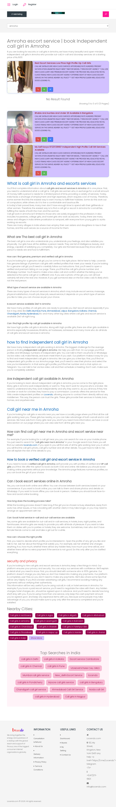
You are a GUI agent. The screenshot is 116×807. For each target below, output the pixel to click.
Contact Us (66, 755)
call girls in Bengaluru (91, 682)
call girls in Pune (56, 666)
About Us (39, 746)
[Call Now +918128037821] (38, 89)
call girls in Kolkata (54, 659)
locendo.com (30, 445)
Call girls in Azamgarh (46, 621)
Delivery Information (39, 756)
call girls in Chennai (31, 666)
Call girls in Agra (45, 615)
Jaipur (64, 310)
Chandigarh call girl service (31, 689)
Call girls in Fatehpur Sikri (74, 626)
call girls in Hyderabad (47, 696)
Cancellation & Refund (39, 740)
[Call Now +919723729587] (38, 139)
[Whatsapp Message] (44, 89)
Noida (23, 313)
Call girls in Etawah (47, 626)
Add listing (17, 14)
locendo (93, 675)
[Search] (106, 14)
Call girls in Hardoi (72, 632)
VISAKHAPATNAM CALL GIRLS (85, 668)
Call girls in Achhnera (20, 615)
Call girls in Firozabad (20, 632)
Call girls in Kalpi (18, 638)
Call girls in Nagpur (75, 696)
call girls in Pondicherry (30, 682)
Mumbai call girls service (36, 675)
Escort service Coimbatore (84, 659)
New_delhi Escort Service (68, 675)
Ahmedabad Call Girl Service (67, 689)
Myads (64, 743)
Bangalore (73, 310)
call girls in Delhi (29, 659)
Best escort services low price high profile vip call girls (63, 62)
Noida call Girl (96, 689)
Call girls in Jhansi (96, 632)
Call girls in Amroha (19, 621)
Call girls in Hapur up (47, 632)
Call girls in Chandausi (21, 626)
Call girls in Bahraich (73, 621)
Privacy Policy (40, 762)
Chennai (92, 310)
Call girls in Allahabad (93, 615)
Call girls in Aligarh (67, 615)
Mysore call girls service (61, 682)
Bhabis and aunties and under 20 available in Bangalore (64, 112)
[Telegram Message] (50, 89)
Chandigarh (13, 313)
